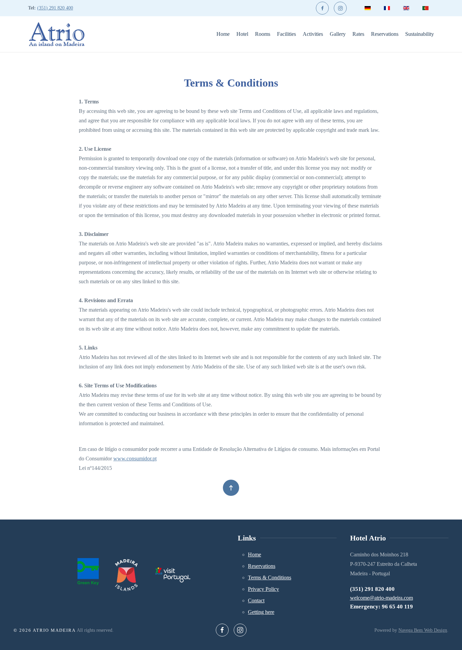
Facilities (286, 34)
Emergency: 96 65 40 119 (381, 606)
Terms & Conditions (269, 577)
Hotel (242, 34)
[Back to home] (56, 34)
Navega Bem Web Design (422, 630)
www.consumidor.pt (135, 458)
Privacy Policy (263, 589)
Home (223, 34)
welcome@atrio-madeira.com (381, 598)
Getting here (261, 612)
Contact (256, 600)
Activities (313, 34)
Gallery (338, 34)
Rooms (262, 34)
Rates (358, 34)
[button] (231, 488)
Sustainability (419, 34)
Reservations (384, 34)
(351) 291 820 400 (55, 7)
